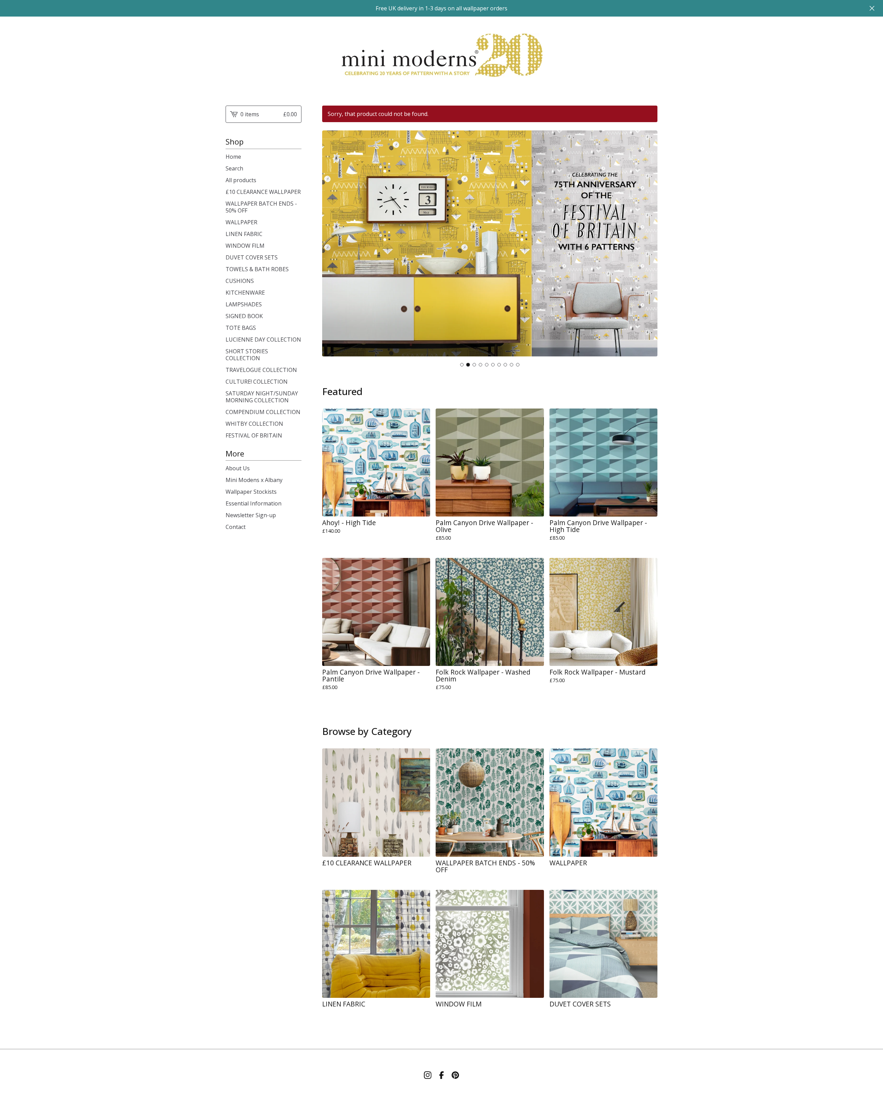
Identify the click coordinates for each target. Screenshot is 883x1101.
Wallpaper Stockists (251, 491)
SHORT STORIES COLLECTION (247, 354)
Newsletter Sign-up (251, 515)
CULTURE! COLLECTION (257, 381)
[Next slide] (647, 244)
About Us (238, 468)
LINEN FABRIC (244, 234)
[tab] (462, 364)
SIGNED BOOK (244, 316)
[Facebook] (441, 1075)
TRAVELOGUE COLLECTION (261, 370)
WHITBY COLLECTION (254, 423)
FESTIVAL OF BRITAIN (254, 435)
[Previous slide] (331, 244)
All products (241, 180)
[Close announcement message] (871, 8)
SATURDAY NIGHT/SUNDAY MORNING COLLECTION (262, 397)
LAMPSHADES (244, 304)
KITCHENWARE (245, 292)
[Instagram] (428, 1075)
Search (234, 168)
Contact (236, 527)
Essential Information (253, 503)
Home (233, 156)
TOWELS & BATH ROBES (257, 269)
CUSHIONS (240, 281)
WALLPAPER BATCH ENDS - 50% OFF (261, 207)
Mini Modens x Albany (254, 480)
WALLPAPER (241, 222)
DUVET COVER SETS (252, 257)
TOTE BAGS (241, 328)
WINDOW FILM (245, 245)
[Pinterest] (455, 1075)
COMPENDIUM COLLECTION (263, 412)
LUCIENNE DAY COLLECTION (263, 339)
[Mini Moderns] (442, 55)
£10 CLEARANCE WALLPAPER (263, 192)
